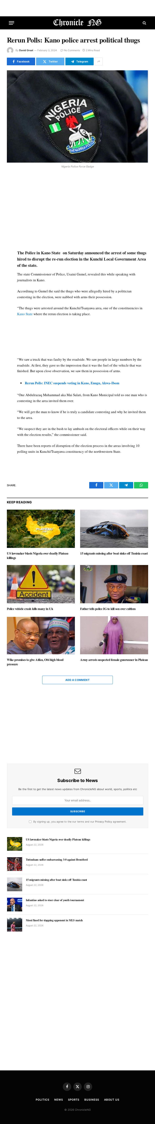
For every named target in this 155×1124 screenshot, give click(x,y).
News (58, 1099)
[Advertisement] (82, 210)
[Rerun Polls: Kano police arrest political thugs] (77, 116)
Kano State (25, 314)
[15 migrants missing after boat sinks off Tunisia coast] (114, 529)
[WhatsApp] (11, 199)
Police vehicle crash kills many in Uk (30, 609)
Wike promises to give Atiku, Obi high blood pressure (35, 662)
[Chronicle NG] (77, 22)
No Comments (72, 50)
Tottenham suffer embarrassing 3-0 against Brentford (57, 860)
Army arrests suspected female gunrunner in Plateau (114, 660)
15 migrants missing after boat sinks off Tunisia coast (114, 553)
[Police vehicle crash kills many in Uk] (41, 584)
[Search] (144, 22)
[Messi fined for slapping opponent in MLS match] (14, 925)
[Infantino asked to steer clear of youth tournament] (14, 904)
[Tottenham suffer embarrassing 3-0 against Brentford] (14, 864)
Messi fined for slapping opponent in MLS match (54, 920)
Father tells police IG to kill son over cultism (107, 609)
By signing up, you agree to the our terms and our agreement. (79, 821)
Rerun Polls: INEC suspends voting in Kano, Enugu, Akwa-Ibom (72, 382)
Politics (42, 1099)
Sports (73, 1099)
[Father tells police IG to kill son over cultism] (114, 584)
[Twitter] (11, 189)
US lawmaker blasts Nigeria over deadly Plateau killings (37, 555)
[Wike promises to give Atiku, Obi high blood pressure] (41, 635)
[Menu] (11, 22)
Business (91, 1099)
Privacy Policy (103, 821)
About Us (111, 1099)
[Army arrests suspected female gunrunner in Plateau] (114, 635)
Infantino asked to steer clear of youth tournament (55, 900)
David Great (26, 50)
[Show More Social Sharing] (99, 61)
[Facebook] (11, 180)
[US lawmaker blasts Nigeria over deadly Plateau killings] (41, 529)
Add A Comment (77, 679)
